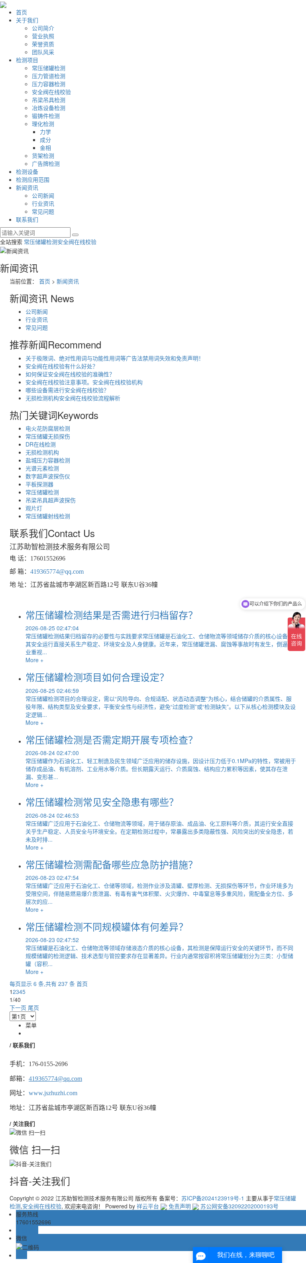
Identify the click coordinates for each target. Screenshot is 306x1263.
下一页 (18, 1007)
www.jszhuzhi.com (53, 1093)
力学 (45, 132)
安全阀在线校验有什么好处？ (62, 366)
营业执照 (43, 36)
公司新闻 (43, 195)
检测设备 (27, 171)
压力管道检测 (48, 76)
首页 (21, 12)
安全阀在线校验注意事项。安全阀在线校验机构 (84, 382)
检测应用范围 (32, 179)
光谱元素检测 (42, 468)
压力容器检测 (48, 84)
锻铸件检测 (46, 116)
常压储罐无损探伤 (48, 436)
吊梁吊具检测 (48, 100)
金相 (45, 147)
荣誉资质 (43, 44)
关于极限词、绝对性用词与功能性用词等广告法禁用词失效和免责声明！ (115, 358)
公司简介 (43, 28)
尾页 (33, 1007)
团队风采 (43, 52)
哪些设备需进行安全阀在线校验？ (67, 390)
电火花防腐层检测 (48, 428)
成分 (45, 140)
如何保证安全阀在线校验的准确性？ (70, 374)
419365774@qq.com (57, 571)
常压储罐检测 (48, 68)
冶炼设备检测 (48, 108)
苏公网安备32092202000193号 (239, 1206)
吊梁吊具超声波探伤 (51, 500)
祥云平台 (148, 1206)
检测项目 (27, 60)
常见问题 (43, 211)
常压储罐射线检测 (48, 516)
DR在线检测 (41, 444)
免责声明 (180, 1206)
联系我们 (27, 219)
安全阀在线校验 (51, 92)
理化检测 (43, 124)
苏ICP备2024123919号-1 (212, 1198)
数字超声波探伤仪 (48, 476)
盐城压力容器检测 (48, 460)
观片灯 (34, 508)
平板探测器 (39, 484)
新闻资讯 (27, 187)
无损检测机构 (42, 452)
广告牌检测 (46, 163)
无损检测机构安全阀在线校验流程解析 (73, 398)
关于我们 (27, 20)
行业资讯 (43, 203)
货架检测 (43, 155)
